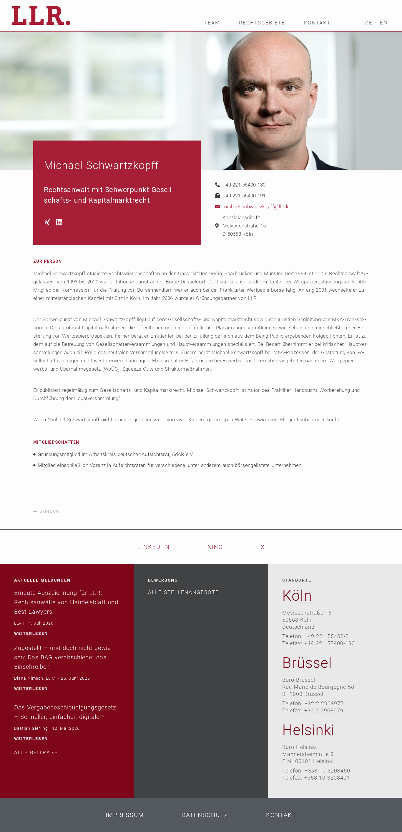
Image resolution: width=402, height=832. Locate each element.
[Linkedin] (59, 222)
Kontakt (317, 22)
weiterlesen (31, 633)
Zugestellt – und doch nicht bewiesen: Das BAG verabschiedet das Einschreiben (63, 657)
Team (212, 22)
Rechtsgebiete (262, 22)
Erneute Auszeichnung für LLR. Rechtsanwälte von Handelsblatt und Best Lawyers (66, 602)
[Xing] (47, 222)
